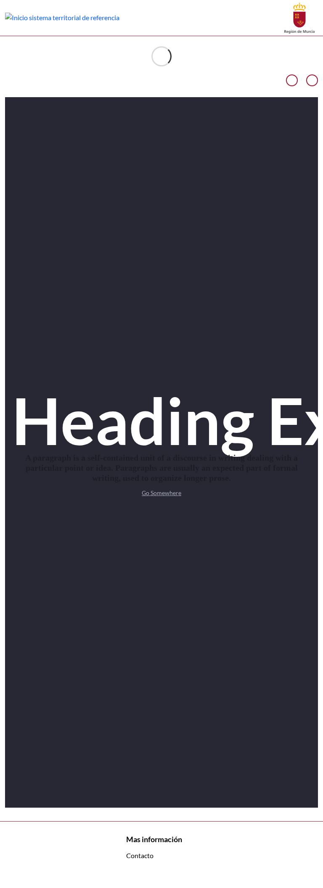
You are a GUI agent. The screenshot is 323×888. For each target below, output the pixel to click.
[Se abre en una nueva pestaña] (299, 17)
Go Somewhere (161, 492)
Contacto (140, 855)
